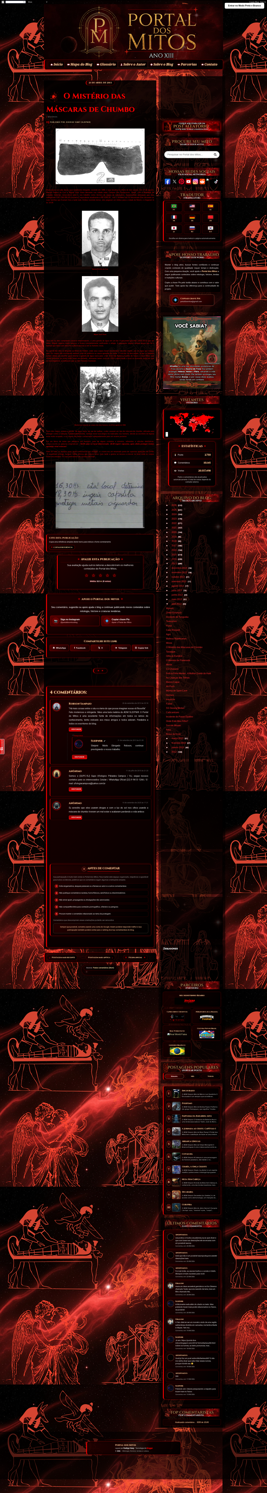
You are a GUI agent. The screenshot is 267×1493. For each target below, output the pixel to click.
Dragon (179, 1283)
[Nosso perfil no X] (174, 181)
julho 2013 (177, 590)
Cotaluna (187, 1154)
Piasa (169, 626)
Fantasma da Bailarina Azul (197, 1116)
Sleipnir (96, 740)
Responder (76, 729)
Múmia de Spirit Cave (176, 690)
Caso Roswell (173, 630)
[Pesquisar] (215, 154)
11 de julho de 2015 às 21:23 (137, 771)
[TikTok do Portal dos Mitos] (216, 181)
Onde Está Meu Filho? (177, 721)
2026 (174, 505)
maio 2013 (177, 599)
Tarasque (170, 652)
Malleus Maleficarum (176, 638)
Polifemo (187, 1103)
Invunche (170, 699)
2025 (174, 510)
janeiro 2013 (178, 747)
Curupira (187, 1204)
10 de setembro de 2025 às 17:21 (135, 803)
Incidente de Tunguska (177, 617)
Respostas (78, 736)
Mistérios (52, 117)
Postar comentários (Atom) (103, 968)
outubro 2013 (178, 577)
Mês (192, 1076)
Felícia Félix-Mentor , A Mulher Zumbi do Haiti (188, 673)
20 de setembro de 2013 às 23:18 (135, 703)
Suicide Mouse (173, 725)
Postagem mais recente (63, 957)
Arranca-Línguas (191, 1141)
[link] (192, 1093)
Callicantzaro (172, 712)
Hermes (170, 695)
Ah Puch (170, 686)
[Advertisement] (192, 96)
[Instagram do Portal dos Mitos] (195, 181)
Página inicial (135, 957)
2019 (174, 536)
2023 (174, 519)
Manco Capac (173, 682)
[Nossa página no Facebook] (167, 181)
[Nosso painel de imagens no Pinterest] (181, 181)
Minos (169, 643)
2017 (174, 545)
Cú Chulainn (172, 669)
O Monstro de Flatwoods (178, 660)
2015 (174, 554)
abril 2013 (176, 604)
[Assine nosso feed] (209, 181)
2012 (174, 752)
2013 (174, 563)
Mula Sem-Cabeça (191, 1179)
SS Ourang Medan (175, 708)
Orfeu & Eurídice (174, 656)
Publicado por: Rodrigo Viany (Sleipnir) (70, 122)
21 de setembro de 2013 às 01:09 (131, 740)
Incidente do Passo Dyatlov (179, 716)
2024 (174, 514)
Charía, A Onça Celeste (194, 1166)
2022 (174, 523)
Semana (174, 1076)
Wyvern (170, 608)
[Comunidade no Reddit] (202, 181)
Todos (210, 1076)
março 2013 (177, 738)
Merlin (169, 664)
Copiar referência (63, 547)
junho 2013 (177, 595)
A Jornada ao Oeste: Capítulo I (199, 1128)
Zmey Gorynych (174, 612)
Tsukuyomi (171, 621)
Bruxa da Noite (173, 734)
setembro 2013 (179, 581)
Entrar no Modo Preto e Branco (244, 5)
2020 (174, 532)
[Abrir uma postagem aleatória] (192, 126)
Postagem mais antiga (99, 957)
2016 (174, 550)
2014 (174, 559)
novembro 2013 (179, 572)
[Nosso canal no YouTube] (188, 181)
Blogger (150, 1448)
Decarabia (187, 1192)
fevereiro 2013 (179, 743)
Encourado (188, 1090)
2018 (174, 541)
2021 (174, 527)
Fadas (169, 704)
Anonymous (181, 1234)
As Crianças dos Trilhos (178, 678)
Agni (168, 634)
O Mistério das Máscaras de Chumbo (184, 647)
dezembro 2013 (179, 568)
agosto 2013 (178, 586)
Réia (168, 730)
